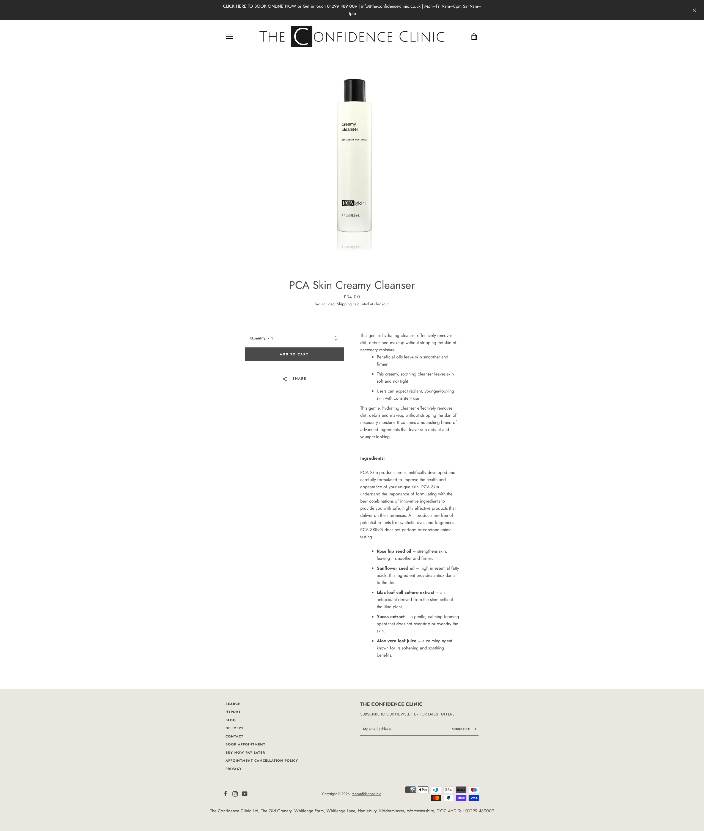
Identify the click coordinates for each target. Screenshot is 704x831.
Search (233, 703)
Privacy (234, 768)
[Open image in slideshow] (352, 164)
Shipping (344, 304)
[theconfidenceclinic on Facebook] (225, 793)
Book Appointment (245, 744)
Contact (234, 736)
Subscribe (461, 729)
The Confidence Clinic (391, 704)
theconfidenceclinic (366, 793)
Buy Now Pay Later (245, 752)
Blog (231, 720)
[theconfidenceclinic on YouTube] (245, 793)
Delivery (235, 728)
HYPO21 (233, 711)
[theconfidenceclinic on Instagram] (235, 793)
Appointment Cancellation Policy (262, 760)
